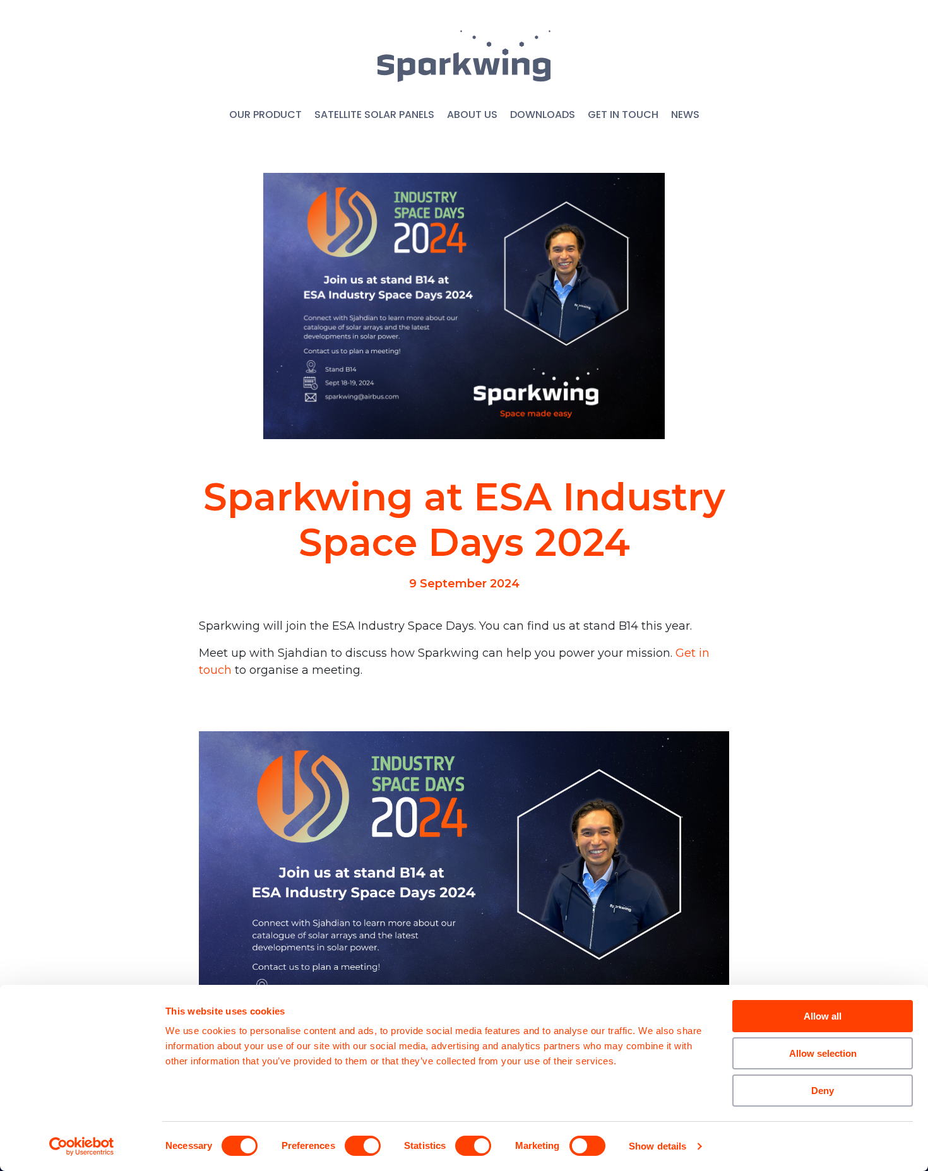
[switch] (363, 1146)
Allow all (823, 1016)
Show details (657, 1146)
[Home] (464, 56)
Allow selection (823, 1053)
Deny (822, 1090)
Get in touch (623, 114)
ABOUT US (472, 114)
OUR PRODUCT (265, 114)
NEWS (685, 114)
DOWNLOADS (542, 114)
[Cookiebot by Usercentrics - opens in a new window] (82, 1146)
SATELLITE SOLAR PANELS (374, 114)
